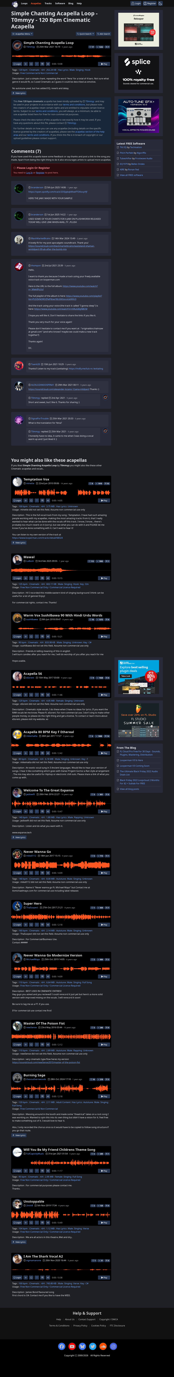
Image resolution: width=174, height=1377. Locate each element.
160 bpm (23, 930)
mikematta (31, 735)
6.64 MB (50, 982)
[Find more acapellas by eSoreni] (25, 695)
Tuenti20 (35, 364)
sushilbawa (32, 619)
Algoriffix (141, 152)
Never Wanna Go (37, 851)
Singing (80, 69)
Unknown (73, 506)
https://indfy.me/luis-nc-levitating (86, 368)
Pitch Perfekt (126, 152)
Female (60, 700)
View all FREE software (131, 175)
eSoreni (30, 677)
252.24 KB (51, 69)
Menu (23, 34)
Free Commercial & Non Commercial (39, 73)
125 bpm (23, 584)
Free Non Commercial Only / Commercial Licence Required (50, 587)
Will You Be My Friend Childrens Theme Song (59, 1149)
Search (105, 34)
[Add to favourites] (37, 64)
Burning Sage (34, 1075)
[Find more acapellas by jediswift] (25, 811)
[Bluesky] (82, 1346)
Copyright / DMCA (108, 1319)
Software (60, 3)
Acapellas (36, 3)
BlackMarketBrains (41, 238)
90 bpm (22, 642)
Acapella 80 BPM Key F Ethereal (49, 732)
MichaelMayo (33, 959)
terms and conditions (74, 104)
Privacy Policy (80, 1325)
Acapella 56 (33, 673)
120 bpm (23, 69)
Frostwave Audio (143, 158)
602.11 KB (51, 584)
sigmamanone (33, 1260)
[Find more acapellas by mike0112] (25, 873)
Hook (87, 69)
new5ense (31, 1027)
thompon (36, 265)
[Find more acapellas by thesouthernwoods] (25, 1096)
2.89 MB (50, 1050)
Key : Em (84, 584)
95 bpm (22, 1176)
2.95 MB (49, 1176)
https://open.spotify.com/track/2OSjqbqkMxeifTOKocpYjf (57, 191)
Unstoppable (34, 1201)
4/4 (43, 69)
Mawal (29, 557)
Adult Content (63, 1102)
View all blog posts (129, 788)
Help (79, 3)
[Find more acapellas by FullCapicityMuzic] (25, 1171)
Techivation (136, 147)
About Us (69, 1319)
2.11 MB (50, 1102)
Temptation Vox (36, 479)
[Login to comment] (42, 64)
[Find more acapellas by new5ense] (25, 1044)
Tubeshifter (126, 158)
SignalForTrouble (40, 418)
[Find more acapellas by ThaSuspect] (25, 925)
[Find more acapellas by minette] (25, 500)
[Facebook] (62, 1346)
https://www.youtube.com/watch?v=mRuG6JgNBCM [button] (60, 308)
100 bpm (23, 506)
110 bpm (23, 982)
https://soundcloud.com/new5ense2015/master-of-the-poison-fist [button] (46, 1062)
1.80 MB (50, 817)
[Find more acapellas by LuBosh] (25, 578)
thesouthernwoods (36, 1079)
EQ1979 (124, 163)
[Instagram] (113, 1346)
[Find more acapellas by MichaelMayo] (25, 976)
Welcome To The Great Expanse (49, 790)
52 (108, 483)
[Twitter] (93, 1346)
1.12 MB (50, 1228)
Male (72, 69)
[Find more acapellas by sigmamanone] (25, 1277)
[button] (160, 3)
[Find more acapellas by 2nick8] (25, 1223)
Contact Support (86, 1319)
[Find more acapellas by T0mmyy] (25, 64)
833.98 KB (50, 642)
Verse (86, 1228)
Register (40, 172)
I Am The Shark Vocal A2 (43, 1256)
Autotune (61, 878)
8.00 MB (50, 878)
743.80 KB (51, 1283)
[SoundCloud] (103, 1346)
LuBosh (30, 561)
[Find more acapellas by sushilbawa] (25, 636)
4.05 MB (50, 700)
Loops (24, 3)
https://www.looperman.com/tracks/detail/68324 (37, 537)
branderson (37, 187)
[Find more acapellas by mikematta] (25, 753)
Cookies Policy (98, 1325)
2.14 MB (50, 930)
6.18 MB (49, 759)
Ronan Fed (133, 169)
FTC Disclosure (117, 1325)
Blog (70, 3)
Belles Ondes (138, 163)
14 (108, 736)
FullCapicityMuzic (35, 1153)
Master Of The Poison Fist (44, 1023)
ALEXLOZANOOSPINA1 (42, 384)
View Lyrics (20, 93)
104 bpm (23, 1228)
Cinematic (34, 69)
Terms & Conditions (59, 1325)
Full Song (87, 982)
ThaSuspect (32, 907)
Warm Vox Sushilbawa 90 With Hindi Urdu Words (63, 615)
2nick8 (29, 1205)
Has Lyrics (63, 69)
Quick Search (86, 34)
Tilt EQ (123, 147)
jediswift (30, 794)
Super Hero (33, 903)
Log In (29, 172)
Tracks (48, 3)
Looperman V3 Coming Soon (134, 765)
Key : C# (87, 642)
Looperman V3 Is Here (131, 760)
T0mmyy (30, 46)
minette (30, 483)
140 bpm (23, 817)
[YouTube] (72, 1346)
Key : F (85, 759)
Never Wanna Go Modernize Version (53, 955)
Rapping (78, 817)
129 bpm (23, 700)
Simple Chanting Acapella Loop (49, 42)
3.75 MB (50, 506)
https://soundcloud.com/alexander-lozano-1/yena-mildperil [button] (58, 389)
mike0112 (31, 855)
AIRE (122, 169)
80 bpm (22, 759)
